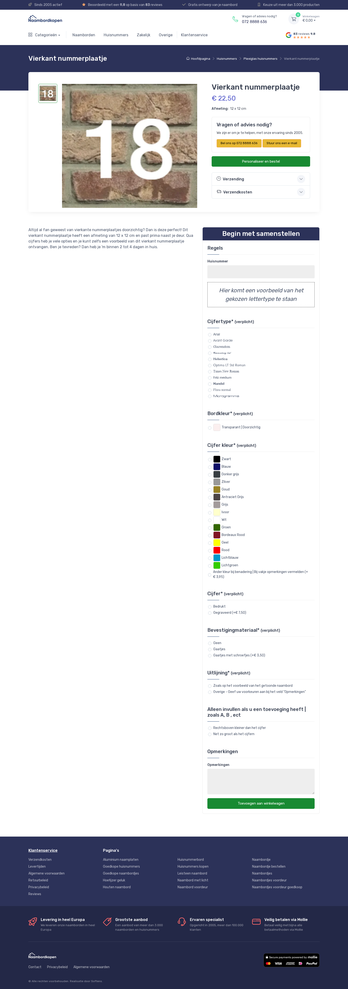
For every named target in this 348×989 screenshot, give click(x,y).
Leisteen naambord (192, 873)
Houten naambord (117, 887)
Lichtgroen (230, 565)
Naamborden (83, 35)
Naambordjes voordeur (269, 880)
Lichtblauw (230, 558)
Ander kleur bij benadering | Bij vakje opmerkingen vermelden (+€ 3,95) (260, 574)
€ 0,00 (311, 19)
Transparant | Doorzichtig (241, 427)
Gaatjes (219, 649)
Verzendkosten (40, 860)
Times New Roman (226, 371)
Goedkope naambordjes (121, 873)
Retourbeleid (38, 880)
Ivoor (225, 512)
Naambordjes (262, 873)
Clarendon (221, 347)
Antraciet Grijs (233, 497)
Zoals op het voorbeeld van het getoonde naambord (253, 686)
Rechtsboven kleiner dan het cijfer (239, 728)
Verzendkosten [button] (237, 192)
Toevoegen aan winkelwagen (261, 803)
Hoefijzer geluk (114, 880)
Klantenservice (194, 35)
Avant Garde (222, 340)
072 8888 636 (254, 21)
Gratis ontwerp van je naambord (212, 5)
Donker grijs (230, 474)
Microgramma (226, 396)
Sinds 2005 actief (48, 5)
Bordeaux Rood (233, 535)
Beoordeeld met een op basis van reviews (124, 5)
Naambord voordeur (193, 887)
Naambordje (261, 860)
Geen (217, 643)
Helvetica (220, 359)
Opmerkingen (218, 765)
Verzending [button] (233, 179)
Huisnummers (116, 35)
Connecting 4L (222, 352)
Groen (226, 527)
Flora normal (222, 390)
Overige (166, 35)
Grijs (225, 505)
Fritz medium (222, 377)
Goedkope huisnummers (121, 867)
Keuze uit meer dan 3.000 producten (291, 5)
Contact (34, 967)
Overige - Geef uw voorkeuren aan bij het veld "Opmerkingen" (259, 692)
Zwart (226, 459)
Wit (224, 520)
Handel (218, 383)
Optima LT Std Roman (229, 365)
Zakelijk (143, 35)
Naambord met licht (193, 880)
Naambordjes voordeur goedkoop (277, 887)
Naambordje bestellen (269, 867)
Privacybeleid (38, 887)
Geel (225, 542)
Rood (225, 550)
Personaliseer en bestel (261, 161)
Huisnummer (217, 261)
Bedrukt (219, 606)
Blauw (226, 467)
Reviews (34, 894)
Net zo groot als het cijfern (233, 734)
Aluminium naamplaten (120, 860)
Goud (226, 489)
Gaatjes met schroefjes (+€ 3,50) (239, 655)
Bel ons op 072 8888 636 (239, 143)
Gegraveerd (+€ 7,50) (229, 613)
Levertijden (37, 867)
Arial (216, 334)
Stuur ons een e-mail (282, 143)
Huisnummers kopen (193, 867)
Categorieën (45, 35)
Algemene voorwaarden (46, 873)
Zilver (226, 482)
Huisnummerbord (191, 860)
